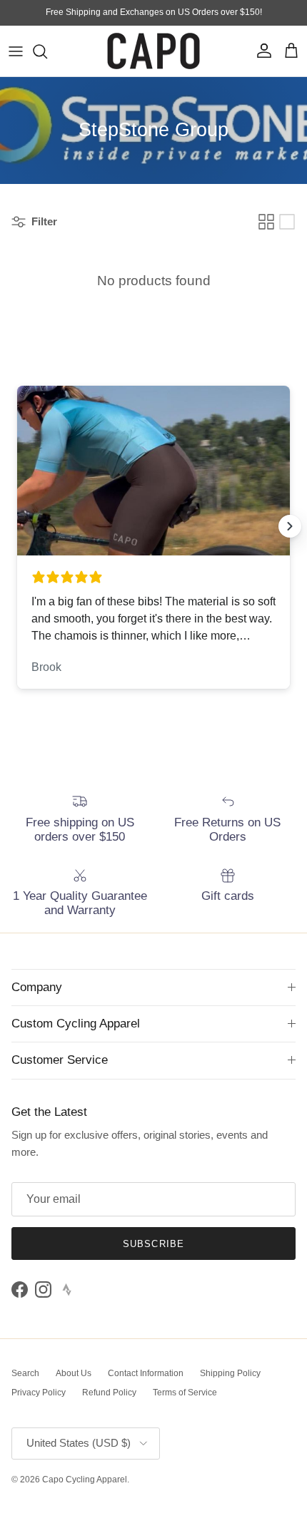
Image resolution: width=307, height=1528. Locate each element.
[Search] (47, 51)
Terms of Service (185, 1393)
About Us (73, 1373)
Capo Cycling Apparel (84, 1480)
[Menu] (15, 51)
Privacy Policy (38, 1393)
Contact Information (145, 1373)
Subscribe (153, 1244)
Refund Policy (109, 1393)
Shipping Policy (230, 1373)
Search (25, 1373)
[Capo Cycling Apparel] (153, 51)
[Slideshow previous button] (17, 526)
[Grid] (266, 221)
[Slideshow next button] (289, 526)
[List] (287, 221)
